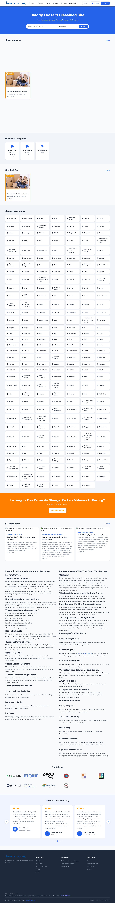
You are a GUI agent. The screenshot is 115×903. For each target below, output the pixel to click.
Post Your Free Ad (57, 510)
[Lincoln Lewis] (14, 786)
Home (32, 3)
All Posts (107, 523)
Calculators (15, 895)
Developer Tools (31, 895)
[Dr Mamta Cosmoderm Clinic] (31, 786)
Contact (73, 3)
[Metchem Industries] (66, 786)
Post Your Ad (90, 866)
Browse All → (65, 866)
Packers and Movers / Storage (70, 861)
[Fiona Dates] (31, 776)
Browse (40, 3)
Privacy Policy (40, 863)
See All (108, 40)
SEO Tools (40, 895)
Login (86, 3)
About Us (38, 861)
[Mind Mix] (83, 776)
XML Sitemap (99, 900)
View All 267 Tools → (65, 895)
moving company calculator (85, 653)
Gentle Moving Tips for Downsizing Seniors (92, 535)
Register (96, 3)
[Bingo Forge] (49, 786)
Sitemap (92, 900)
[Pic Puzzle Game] (101, 776)
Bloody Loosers (30, 900)
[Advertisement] (57, 56)
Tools (56, 3)
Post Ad (106, 3)
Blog (48, 3)
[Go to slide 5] (59, 841)
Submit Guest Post (92, 863)
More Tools (56, 895)
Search (84, 26)
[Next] (108, 822)
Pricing (64, 3)
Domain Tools (47, 895)
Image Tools (22, 895)
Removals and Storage (67, 863)
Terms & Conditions (41, 866)
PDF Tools (8, 895)
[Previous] (7, 822)
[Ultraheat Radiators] (66, 776)
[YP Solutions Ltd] (14, 776)
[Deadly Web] (48, 776)
